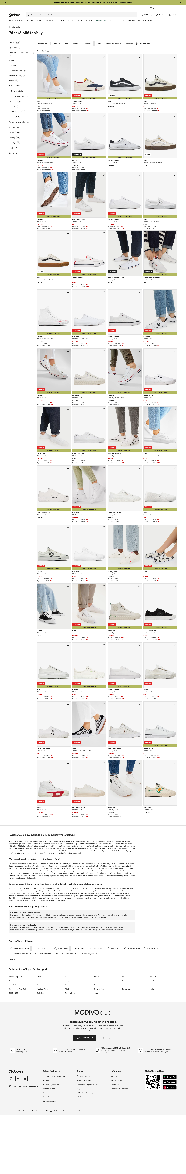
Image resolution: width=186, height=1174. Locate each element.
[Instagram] (11, 1078)
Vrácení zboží (48, 1080)
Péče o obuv (115, 1084)
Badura (125, 981)
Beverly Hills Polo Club (17, 989)
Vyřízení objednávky (51, 1084)
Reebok (153, 985)
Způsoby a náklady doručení (54, 1076)
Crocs (67, 985)
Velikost (57, 43)
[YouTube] (18, 1078)
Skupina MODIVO (84, 1080)
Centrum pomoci (49, 1101)
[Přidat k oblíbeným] (68, 57)
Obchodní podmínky (85, 1097)
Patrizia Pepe (42, 989)
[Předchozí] (6, 2)
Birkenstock (126, 989)
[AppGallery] (170, 1087)
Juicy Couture (70, 981)
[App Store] (170, 1082)
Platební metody (49, 1089)
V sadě (98, 43)
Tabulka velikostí (117, 1080)
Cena (66, 43)
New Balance (155, 977)
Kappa (39, 985)
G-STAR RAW (98, 989)
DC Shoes (12, 981)
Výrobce (74, 43)
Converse (125, 985)
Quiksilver (41, 993)
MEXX (67, 989)
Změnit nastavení (38, 1111)
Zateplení (129, 43)
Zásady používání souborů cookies (57, 1111)
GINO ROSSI (13, 993)
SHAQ (67, 977)
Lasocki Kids (13, 985)
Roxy (39, 977)
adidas (124, 977)
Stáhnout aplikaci (163, 8)
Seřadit (41, 43)
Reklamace (47, 1093)
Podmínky (26, 1111)
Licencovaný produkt (113, 43)
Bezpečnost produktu (119, 1089)
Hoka (152, 989)
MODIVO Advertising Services (88, 1093)
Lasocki (96, 993)
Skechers (96, 981)
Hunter (96, 977)
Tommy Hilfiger (71, 993)
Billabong (153, 981)
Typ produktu (87, 43)
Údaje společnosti (84, 1076)
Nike (95, 985)
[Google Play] (170, 1077)
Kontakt (46, 1097)
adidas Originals (15, 977)
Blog (152, 8)
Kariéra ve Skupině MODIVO (88, 1084)
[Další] (180, 2)
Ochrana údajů (76, 1111)
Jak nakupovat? (117, 1076)
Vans (39, 981)
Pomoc (174, 8)
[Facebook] (25, 1078)
